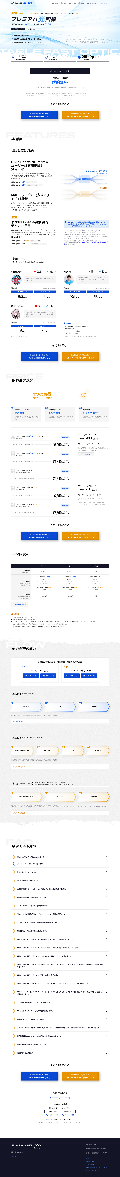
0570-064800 (69, 1115)
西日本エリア (47, 676)
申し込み (102, 3)
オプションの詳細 (85, 454)
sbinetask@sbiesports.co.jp (61, 1098)
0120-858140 (53, 1115)
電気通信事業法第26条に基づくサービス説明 (97, 1167)
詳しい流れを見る (19, 721)
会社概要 (13, 1156)
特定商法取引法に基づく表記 (93, 1170)
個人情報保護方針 (90, 1161)
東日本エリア (29, 676)
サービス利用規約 (90, 1164)
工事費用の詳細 (18, 605)
